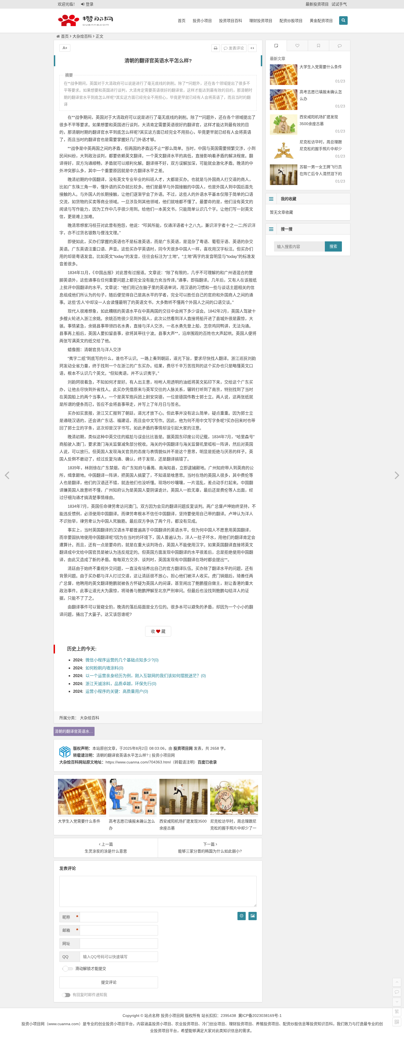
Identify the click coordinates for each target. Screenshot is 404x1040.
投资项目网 (183, 748)
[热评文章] (297, 45)
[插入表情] (241, 916)
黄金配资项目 (321, 20)
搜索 (333, 246)
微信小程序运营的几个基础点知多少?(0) (122, 660)
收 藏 (158, 631)
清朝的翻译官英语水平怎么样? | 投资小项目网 (135, 755)
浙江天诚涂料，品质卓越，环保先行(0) (120, 683)
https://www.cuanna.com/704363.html (138, 762)
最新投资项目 (317, 4)
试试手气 (339, 4)
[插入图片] (252, 916)
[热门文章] (318, 45)
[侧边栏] (252, 48)
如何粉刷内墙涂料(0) (104, 668)
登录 (89, 4)
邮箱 (70, 930)
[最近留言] (339, 45)
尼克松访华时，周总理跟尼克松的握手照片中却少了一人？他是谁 (233, 828)
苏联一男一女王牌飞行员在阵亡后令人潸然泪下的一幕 (321, 174)
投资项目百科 (230, 20)
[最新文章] (276, 45)
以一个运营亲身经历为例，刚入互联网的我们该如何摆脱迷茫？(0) (145, 675)
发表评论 (236, 48)
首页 (182, 20)
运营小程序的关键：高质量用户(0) (116, 691)
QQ (65, 957)
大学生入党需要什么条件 (79, 821)
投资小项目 (202, 20)
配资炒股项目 (291, 20)
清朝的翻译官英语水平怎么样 (75, 731)
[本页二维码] (396, 1021)
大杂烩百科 (82, 36)
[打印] (215, 48)
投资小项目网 (172, 1015)
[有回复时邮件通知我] (66, 995)
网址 (66, 943)
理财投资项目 (260, 20)
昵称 (70, 917)
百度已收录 (207, 762)
